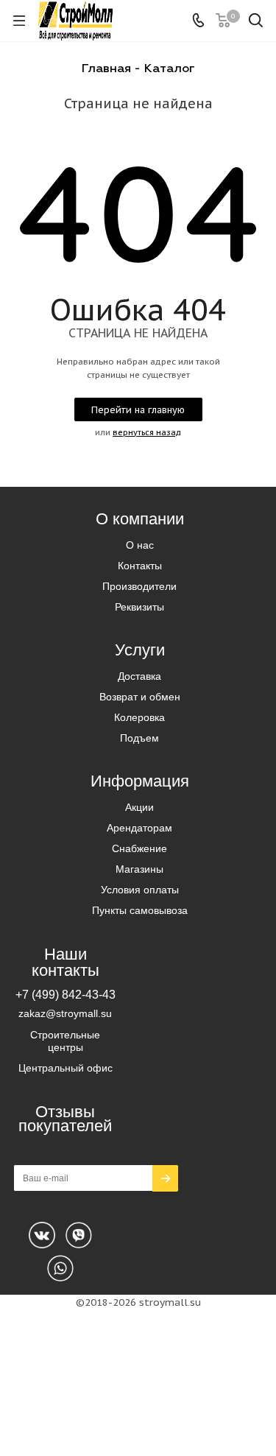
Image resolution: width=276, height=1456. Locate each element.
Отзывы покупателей (65, 1118)
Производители (139, 586)
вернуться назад (147, 432)
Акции (139, 807)
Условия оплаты (140, 890)
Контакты (140, 566)
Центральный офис (65, 1068)
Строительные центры (65, 1041)
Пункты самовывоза (140, 910)
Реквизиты (139, 607)
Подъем (139, 738)
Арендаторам (139, 828)
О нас (140, 545)
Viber (60, 1268)
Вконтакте (42, 1235)
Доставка (139, 676)
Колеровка (139, 717)
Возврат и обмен (139, 697)
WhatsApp (79, 1235)
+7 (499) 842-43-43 (65, 994)
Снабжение (139, 848)
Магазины (139, 869)
